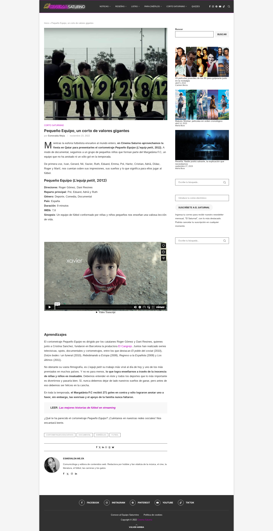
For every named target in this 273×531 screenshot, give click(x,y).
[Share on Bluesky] (113, 447)
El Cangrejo (125, 346)
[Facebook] (209, 6)
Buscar (179, 29)
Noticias (104, 6)
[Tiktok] (224, 6)
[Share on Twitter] (100, 447)
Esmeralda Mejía (56, 135)
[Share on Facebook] (96, 447)
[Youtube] (220, 6)
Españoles (101, 435)
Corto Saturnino (176, 6)
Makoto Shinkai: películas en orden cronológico (198, 121)
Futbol (115, 435)
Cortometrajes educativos (59, 435)
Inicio (46, 23)
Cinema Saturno (144, 520)
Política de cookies (153, 515)
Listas (134, 6)
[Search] (229, 6)
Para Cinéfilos (152, 6)
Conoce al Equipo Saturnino (125, 515)
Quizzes (196, 6)
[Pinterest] (216, 6)
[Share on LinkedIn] (103, 447)
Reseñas (119, 6)
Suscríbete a (194, 207)
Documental (85, 435)
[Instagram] (213, 6)
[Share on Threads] (109, 447)
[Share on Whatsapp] (106, 447)
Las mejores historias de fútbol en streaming (87, 407)
